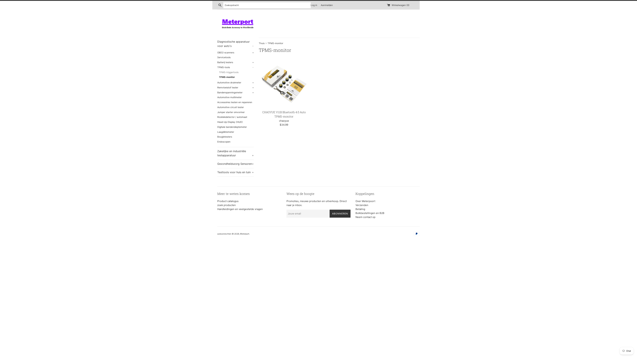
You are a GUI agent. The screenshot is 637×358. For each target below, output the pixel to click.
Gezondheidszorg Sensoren (235, 163)
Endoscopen (223, 141)
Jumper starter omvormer (231, 112)
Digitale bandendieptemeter (232, 127)
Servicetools (224, 57)
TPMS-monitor (227, 77)
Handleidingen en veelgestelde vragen (240, 209)
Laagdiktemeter (225, 132)
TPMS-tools (235, 67)
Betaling (360, 209)
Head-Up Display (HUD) (230, 122)
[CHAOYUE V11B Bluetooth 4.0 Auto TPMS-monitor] (284, 83)
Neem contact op (365, 217)
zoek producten (226, 205)
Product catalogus (228, 201)
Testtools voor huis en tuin (235, 172)
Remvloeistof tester (235, 87)
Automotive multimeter (229, 97)
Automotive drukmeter (235, 82)
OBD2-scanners (235, 52)
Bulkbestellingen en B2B (369, 213)
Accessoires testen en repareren (234, 102)
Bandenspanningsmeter (235, 92)
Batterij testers (235, 62)
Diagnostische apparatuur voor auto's (235, 44)
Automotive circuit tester (230, 107)
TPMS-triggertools (229, 72)
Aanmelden (327, 5)
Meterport (244, 234)
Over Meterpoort (365, 201)
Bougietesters (224, 136)
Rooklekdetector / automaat (232, 117)
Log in (314, 5)
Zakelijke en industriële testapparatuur (235, 153)
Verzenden (361, 205)
